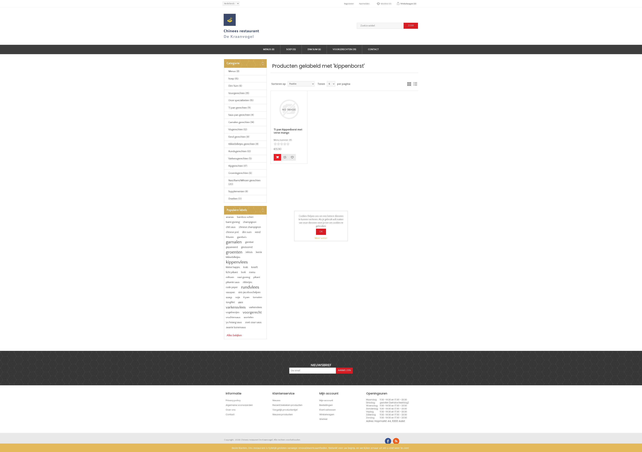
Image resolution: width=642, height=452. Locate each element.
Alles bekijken (234, 335)
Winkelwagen (326, 414)
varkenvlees (255, 307)
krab (245, 267)
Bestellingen (326, 405)
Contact (373, 49)
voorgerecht (252, 312)
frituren (230, 237)
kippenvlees (237, 262)
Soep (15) (291, 49)
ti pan (246, 297)
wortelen (248, 317)
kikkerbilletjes (233, 257)
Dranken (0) (235, 198)
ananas (230, 217)
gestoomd (246, 247)
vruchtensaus (233, 317)
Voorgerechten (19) (344, 49)
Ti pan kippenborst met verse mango (288, 131)
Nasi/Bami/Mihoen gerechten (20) (244, 182)
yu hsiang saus (234, 322)
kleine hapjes (233, 267)
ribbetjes (247, 282)
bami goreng (233, 222)
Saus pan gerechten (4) (241, 115)
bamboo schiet (245, 217)
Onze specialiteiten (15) (240, 100)
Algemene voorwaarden (239, 405)
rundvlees (250, 287)
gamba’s (241, 237)
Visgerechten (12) (237, 129)
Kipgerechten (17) (237, 165)
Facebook (388, 441)
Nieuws (276, 400)
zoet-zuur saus (253, 322)
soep (229, 297)
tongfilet (230, 302)
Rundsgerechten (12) (239, 151)
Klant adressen (327, 409)
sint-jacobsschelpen (249, 292)
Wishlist (323, 419)
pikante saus (233, 282)
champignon (249, 222)
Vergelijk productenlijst (285, 409)
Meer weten (321, 238)
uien (240, 302)
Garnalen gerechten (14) (241, 122)
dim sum (247, 232)
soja (237, 297)
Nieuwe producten (283, 414)
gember (249, 242)
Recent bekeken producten (287, 405)
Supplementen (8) (238, 191)
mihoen (230, 277)
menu (252, 272)
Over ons (231, 409)
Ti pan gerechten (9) (239, 107)
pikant (256, 277)
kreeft (254, 267)
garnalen (234, 242)
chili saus (231, 227)
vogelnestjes (232, 312)
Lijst (415, 84)
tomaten (257, 297)
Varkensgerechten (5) (240, 158)
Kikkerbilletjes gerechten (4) (243, 144)
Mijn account (326, 400)
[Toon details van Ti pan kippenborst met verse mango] (289, 109)
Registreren (349, 4)
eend (257, 232)
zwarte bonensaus (236, 327)
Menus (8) (268, 49)
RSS (396, 441)
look (243, 272)
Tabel (409, 84)
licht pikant (232, 272)
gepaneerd (232, 247)
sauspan (230, 292)
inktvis (249, 252)
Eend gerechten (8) (238, 136)
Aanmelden (364, 4)
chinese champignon (250, 227)
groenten (234, 252)
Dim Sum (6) (314, 49)
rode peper (232, 287)
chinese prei (232, 232)
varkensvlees (236, 307)
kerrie (259, 252)
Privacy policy (233, 400)
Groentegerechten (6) (240, 173)
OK (321, 231)
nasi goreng (243, 277)
